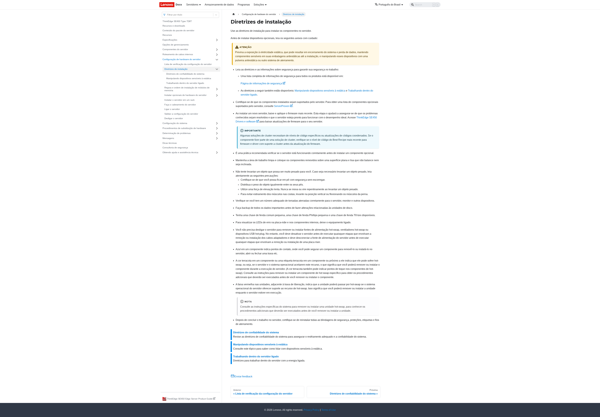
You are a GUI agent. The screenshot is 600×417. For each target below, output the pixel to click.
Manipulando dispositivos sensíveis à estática (188, 78)
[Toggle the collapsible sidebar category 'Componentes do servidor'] (216, 49)
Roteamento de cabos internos (177, 54)
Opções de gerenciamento (175, 44)
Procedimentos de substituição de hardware (184, 128)
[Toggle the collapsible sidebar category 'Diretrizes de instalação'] (216, 69)
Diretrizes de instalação (176, 69)
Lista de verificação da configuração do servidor (188, 64)
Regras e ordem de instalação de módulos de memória (187, 89)
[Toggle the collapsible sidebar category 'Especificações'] (216, 39)
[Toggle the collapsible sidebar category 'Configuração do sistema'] (216, 123)
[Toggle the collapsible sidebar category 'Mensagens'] (216, 138)
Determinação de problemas (176, 133)
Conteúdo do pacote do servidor (178, 30)
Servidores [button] (192, 4)
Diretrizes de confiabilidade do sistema (185, 74)
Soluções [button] (259, 4)
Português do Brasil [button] (389, 4)
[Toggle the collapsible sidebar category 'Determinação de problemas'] (216, 133)
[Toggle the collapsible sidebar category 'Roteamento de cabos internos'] (216, 54)
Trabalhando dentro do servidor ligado (185, 83)
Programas (244, 4)
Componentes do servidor (175, 49)
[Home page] (234, 14)
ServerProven (281, 106)
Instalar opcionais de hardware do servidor (185, 95)
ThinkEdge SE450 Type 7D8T (177, 21)
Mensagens (168, 138)
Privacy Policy (311, 410)
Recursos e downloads (173, 26)
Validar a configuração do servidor (181, 114)
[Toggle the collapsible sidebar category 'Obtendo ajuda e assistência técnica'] (216, 152)
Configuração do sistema (174, 123)
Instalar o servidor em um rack (179, 100)
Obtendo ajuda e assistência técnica (180, 152)
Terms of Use (328, 410)
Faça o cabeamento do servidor (180, 104)
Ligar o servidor (172, 109)
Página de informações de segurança (261, 83)
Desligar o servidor (173, 118)
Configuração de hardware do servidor (181, 59)
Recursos (167, 35)
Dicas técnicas (169, 143)
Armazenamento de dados (219, 4)
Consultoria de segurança (175, 147)
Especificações (169, 40)
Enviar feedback (243, 376)
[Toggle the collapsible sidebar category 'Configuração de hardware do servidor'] (216, 59)
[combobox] (167, 15)
